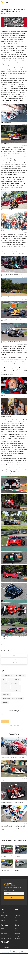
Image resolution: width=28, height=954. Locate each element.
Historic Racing (6, 694)
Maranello (17, 679)
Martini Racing (14, 683)
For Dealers (17, 915)
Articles (16, 912)
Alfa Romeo (14, 659)
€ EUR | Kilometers (5, 947)
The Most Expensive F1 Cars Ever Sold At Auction (12, 802)
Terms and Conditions (5, 936)
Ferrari (14, 655)
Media (2, 931)
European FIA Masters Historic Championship (12, 698)
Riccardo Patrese (6, 690)
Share (23, 951)
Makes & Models (4, 915)
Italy (3, 679)
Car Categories (20, 645)
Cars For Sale (4, 912)
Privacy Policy (4, 933)
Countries (3, 920)
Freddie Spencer (15, 687)
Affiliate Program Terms (6, 938)
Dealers (2, 922)
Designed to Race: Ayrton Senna (8, 780)
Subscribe (14, 897)
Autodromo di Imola (20, 675)
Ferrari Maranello (14, 662)
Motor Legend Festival (7, 675)
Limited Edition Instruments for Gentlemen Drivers (12, 757)
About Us (17, 917)
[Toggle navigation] (25, 2)
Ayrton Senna (5, 687)
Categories (3, 917)
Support (2, 928)
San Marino (16, 690)
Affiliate (16, 920)
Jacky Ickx (5, 683)
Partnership (17, 922)
